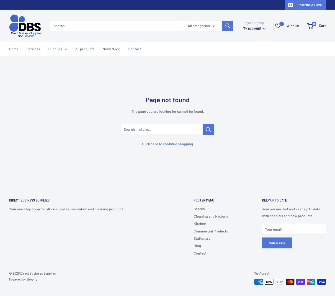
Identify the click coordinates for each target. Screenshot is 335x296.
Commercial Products (211, 231)
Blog (197, 245)
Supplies (55, 49)
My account (252, 28)
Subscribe (277, 243)
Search (199, 209)
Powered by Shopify (23, 279)
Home (13, 49)
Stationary (202, 238)
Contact (134, 49)
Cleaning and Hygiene (211, 216)
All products (85, 49)
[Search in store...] (208, 129)
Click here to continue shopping (167, 144)
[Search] (227, 26)
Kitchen (200, 223)
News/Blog (111, 49)
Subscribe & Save (309, 5)
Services (33, 49)
